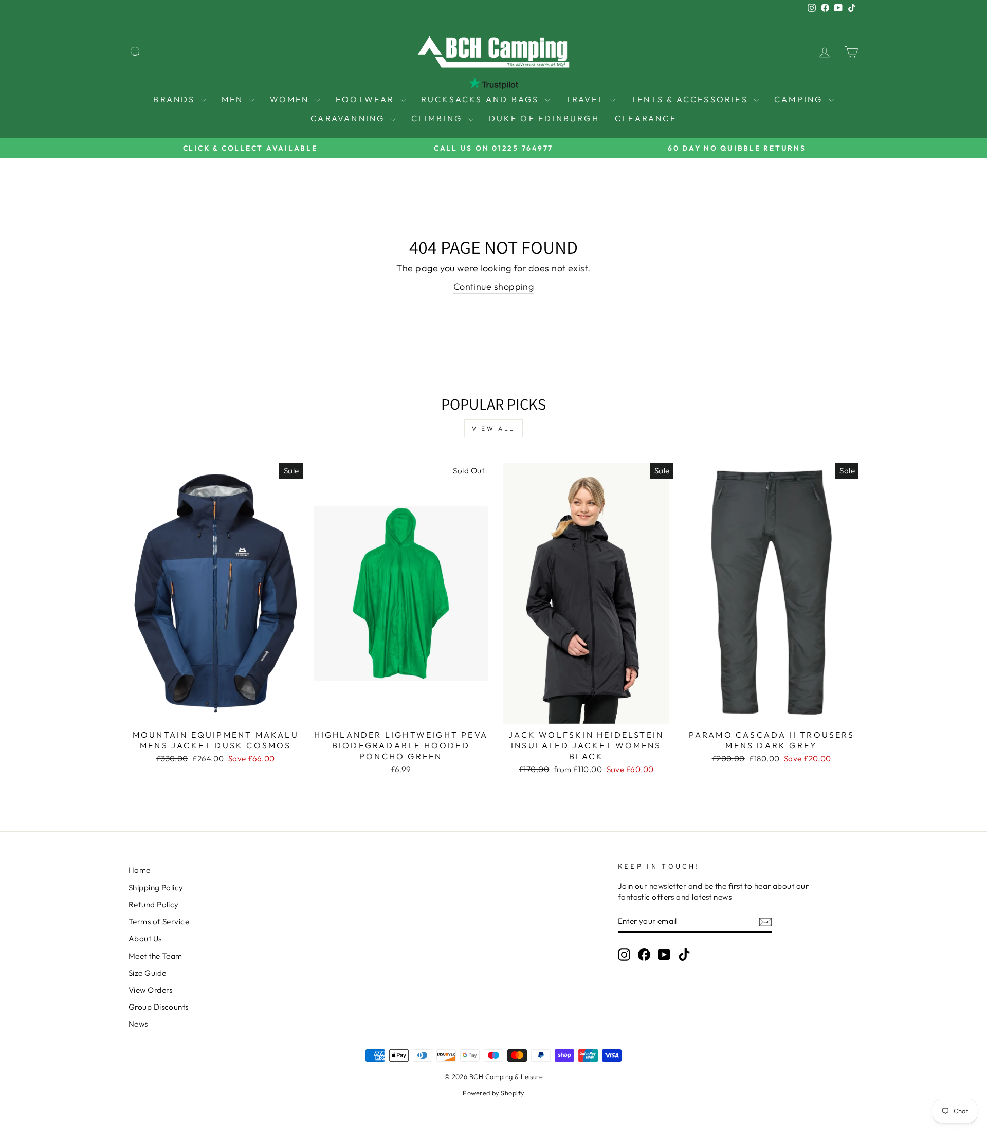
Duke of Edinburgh (544, 118)
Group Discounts (159, 1007)
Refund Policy (154, 904)
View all (493, 428)
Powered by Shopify (493, 1093)
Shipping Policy (156, 887)
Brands (175, 99)
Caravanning (349, 118)
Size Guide (148, 973)
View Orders (151, 990)
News (138, 1024)
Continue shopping (493, 287)
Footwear (367, 99)
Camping (800, 99)
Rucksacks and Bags (481, 99)
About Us (145, 938)
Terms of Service (159, 921)
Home (140, 870)
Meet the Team (155, 956)
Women (291, 99)
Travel (586, 99)
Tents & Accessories (691, 99)
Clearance (646, 118)
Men (234, 99)
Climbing (438, 118)
